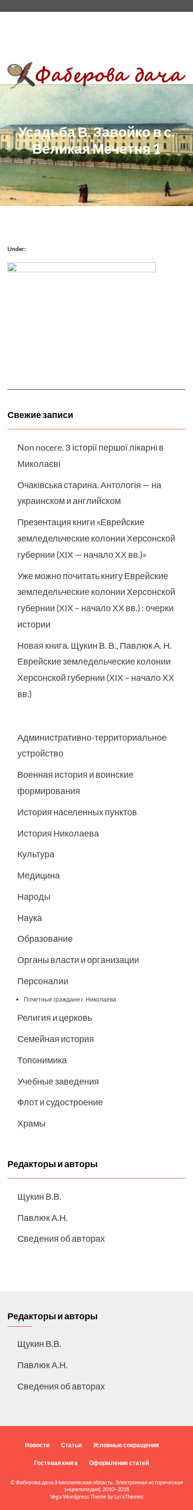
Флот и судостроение (60, 1101)
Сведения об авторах (61, 1238)
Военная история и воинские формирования (75, 782)
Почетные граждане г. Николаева (70, 999)
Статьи (71, 1445)
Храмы (31, 1123)
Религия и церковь (54, 1017)
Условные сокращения (126, 1445)
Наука (29, 917)
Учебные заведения (58, 1081)
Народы (33, 896)
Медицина (38, 875)
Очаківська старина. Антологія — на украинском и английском (89, 492)
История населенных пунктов (77, 811)
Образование (45, 938)
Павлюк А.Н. (42, 1217)
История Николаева (58, 833)
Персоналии (42, 980)
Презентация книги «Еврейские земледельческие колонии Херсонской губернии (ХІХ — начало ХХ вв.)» (96, 538)
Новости (37, 1445)
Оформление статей (119, 1463)
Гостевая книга (56, 1463)
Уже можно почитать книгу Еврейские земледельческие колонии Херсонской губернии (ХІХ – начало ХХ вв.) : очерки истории (96, 599)
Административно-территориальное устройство (92, 745)
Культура (35, 853)
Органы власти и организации (78, 959)
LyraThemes (129, 1496)
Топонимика (42, 1059)
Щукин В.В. (39, 1196)
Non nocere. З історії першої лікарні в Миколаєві (90, 455)
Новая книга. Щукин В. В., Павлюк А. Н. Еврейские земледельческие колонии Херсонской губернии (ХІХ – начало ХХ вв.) (95, 669)
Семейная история (55, 1038)
